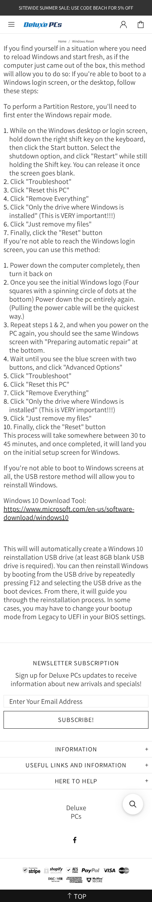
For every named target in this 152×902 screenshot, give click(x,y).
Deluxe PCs (43, 25)
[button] (133, 804)
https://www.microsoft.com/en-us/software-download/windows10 (69, 513)
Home (62, 41)
